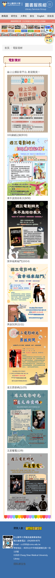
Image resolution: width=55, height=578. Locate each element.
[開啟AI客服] (48, 29)
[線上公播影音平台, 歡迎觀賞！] (27, 104)
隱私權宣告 (20, 564)
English (40, 16)
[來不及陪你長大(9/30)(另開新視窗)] (27, 230)
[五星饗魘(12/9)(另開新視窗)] (27, 482)
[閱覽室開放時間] (27, 27)
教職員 (5, 16)
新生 (32, 16)
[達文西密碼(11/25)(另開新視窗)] (27, 419)
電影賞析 (18, 48)
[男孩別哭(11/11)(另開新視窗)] (27, 356)
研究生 (14, 16)
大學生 (23, 16)
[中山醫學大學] (12, 4)
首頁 (7, 48)
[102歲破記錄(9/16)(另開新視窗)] (27, 167)
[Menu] (50, 4)
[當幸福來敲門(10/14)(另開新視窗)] (27, 293)
